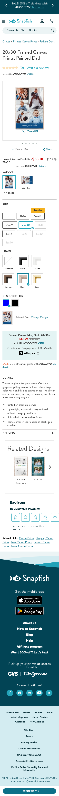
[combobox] (29, 30)
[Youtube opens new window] (41, 691)
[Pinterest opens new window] (31, 691)
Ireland (39, 712)
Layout (7, 172)
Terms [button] (29, 736)
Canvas (6, 41)
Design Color (12, 296)
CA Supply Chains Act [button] (29, 754)
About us (29, 623)
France (27, 712)
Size (5, 204)
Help (29, 641)
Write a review (38, 68)
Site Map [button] (29, 730)
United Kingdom (19, 717)
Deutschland (12, 712)
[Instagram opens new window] (21, 691)
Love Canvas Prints (21, 542)
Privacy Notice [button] (29, 742)
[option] (9, 184)
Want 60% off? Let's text (29, 652)
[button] (4, 21)
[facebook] (11, 691)
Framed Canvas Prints (25, 41)
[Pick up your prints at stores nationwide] (13, 673)
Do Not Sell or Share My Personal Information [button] (29, 769)
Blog (29, 635)
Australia (20, 721)
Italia (50, 712)
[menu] (47, 149)
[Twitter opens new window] (51, 691)
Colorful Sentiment (21, 481)
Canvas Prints (26, 538)
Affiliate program (29, 646)
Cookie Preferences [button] (29, 748)
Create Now (29, 791)
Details (30, 74)
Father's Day (46, 41)
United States (40, 717)
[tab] (37, 143)
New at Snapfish (29, 629)
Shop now (37, 7)
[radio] (6, 303)
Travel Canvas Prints (22, 546)
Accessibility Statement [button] (29, 760)
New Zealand (37, 721)
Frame (7, 251)
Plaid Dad (38, 479)
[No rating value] (11, 68)
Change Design (39, 317)
